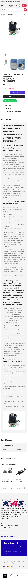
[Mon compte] (16, 5)
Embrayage (10, 14)
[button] (4, 38)
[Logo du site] (11, 5)
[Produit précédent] (22, 14)
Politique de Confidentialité (10, 553)
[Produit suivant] (26, 14)
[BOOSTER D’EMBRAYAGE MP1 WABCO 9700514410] (20, 472)
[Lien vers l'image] (14, 502)
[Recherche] (25, 9)
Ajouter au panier (17, 92)
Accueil (3, 14)
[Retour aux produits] (24, 14)
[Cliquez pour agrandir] (5, 55)
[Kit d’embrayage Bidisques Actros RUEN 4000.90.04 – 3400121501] (7, 472)
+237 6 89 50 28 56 (10, 1)
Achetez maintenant (14, 96)
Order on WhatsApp (10, 100)
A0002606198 (10, 134)
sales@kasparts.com (7, 527)
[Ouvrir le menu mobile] (2, 5)
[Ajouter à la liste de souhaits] (11, 469)
